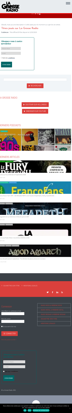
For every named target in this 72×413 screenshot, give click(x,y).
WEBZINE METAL (9, 203)
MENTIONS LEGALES (30, 286)
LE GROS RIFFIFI (4, 131)
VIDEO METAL (8, 245)
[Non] (70, 408)
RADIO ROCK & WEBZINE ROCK (51, 305)
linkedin (57, 292)
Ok (25, 410)
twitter (47, 292)
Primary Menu (68, 3)
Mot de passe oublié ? (8, 339)
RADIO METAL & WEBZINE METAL (52, 310)
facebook (52, 292)
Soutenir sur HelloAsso (36, 104)
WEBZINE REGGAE (9, 161)
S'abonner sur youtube (36, 111)
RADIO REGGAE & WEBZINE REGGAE (53, 314)
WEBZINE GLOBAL (13, 182)
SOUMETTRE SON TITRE (11, 286)
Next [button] (69, 140)
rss (62, 292)
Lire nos (9, 58)
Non (29, 410)
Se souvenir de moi (9, 326)
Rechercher (36, 86)
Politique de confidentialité (41, 410)
